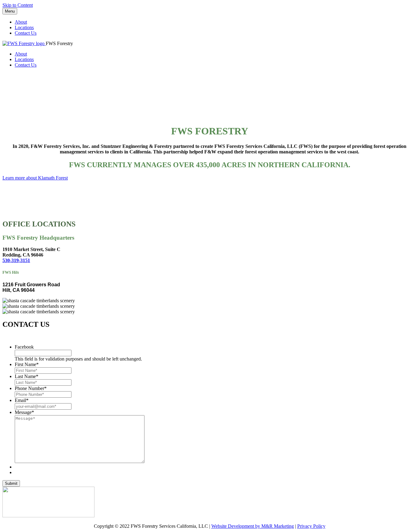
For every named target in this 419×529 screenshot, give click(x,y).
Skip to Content (17, 5)
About (21, 22)
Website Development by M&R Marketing (252, 526)
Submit (11, 483)
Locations (24, 27)
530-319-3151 (16, 260)
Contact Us (26, 33)
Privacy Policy (311, 526)
